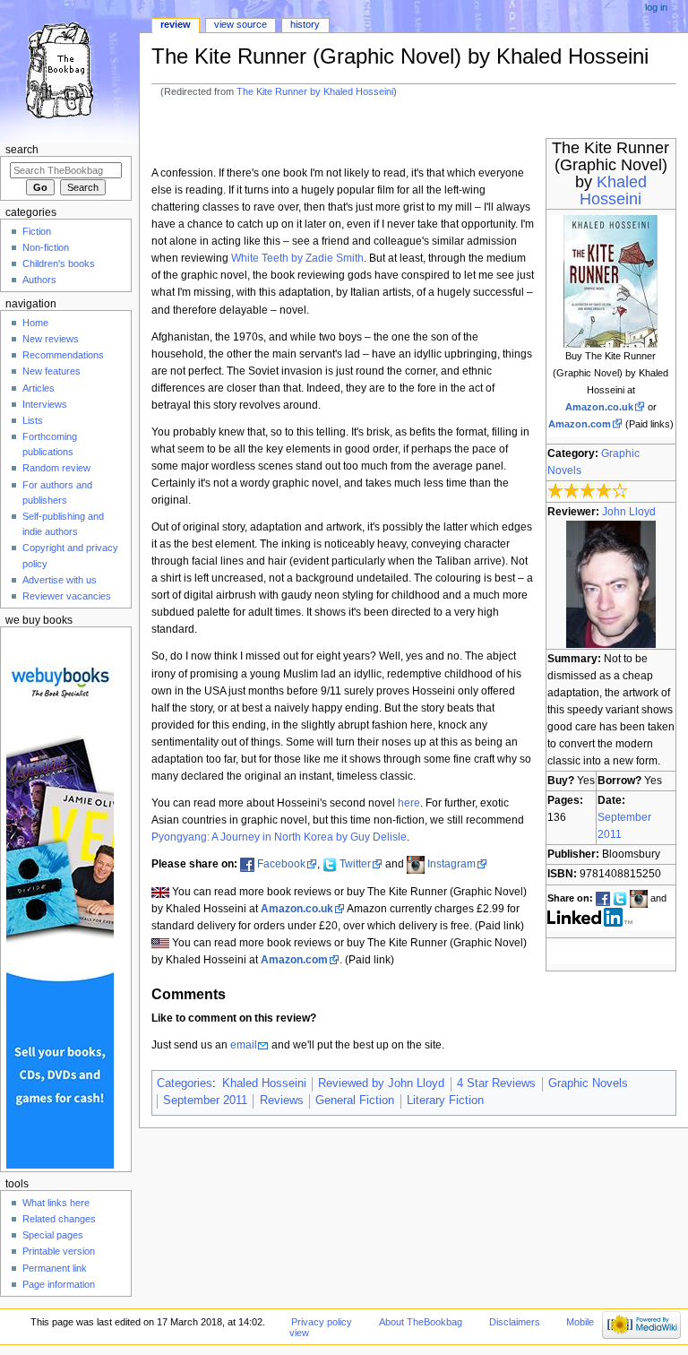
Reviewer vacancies (66, 596)
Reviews (282, 1100)
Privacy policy (321, 1321)
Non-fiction (45, 247)
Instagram (451, 864)
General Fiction (354, 1100)
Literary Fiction (445, 1100)
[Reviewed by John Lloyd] (611, 583)
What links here (56, 1202)
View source (240, 24)
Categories (184, 1083)
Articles (38, 388)
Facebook (281, 864)
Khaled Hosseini (613, 190)
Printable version (58, 1251)
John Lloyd (629, 511)
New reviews (50, 338)
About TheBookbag (420, 1321)
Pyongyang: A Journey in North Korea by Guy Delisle (279, 837)
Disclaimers (514, 1321)
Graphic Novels (588, 1083)
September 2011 (205, 1100)
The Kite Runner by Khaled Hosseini (314, 91)
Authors (39, 279)
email (243, 1045)
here (409, 803)
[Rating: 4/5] (588, 491)
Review (175, 24)
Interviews (44, 404)
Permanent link (54, 1268)
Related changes (59, 1218)
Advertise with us (59, 579)
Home (35, 322)
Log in (656, 7)
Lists (32, 420)
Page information (58, 1284)
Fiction (36, 231)
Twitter (355, 864)
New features (51, 371)
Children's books (58, 263)
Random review (56, 467)
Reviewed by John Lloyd (381, 1083)
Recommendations (63, 355)
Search (22, 149)
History (305, 24)
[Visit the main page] (69, 69)
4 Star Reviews (496, 1083)
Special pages (52, 1235)
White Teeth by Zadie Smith (297, 258)
